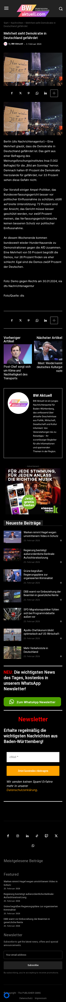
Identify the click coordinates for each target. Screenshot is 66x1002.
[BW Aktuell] (6, 44)
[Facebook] (11, 93)
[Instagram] (18, 836)
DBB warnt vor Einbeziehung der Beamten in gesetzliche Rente (27, 920)
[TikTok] (37, 836)
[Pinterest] (28, 93)
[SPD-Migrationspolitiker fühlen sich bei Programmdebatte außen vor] (12, 614)
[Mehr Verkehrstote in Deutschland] (12, 653)
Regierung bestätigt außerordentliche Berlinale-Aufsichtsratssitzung (39, 554)
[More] (54, 93)
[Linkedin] (45, 93)
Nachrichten (17, 22)
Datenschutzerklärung (22, 790)
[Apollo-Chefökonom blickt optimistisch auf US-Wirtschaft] (12, 635)
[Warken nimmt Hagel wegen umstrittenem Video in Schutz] (12, 537)
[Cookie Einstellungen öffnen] (7, 997)
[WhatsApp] (37, 93)
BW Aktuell (17, 43)
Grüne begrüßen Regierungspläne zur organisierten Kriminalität (38, 574)
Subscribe (33, 965)
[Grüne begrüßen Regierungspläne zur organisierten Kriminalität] (12, 575)
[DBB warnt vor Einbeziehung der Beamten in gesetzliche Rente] (12, 596)
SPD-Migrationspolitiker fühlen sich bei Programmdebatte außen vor (41, 613)
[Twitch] (47, 836)
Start (6, 22)
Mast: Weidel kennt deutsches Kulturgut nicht (49, 367)
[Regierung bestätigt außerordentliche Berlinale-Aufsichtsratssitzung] (12, 555)
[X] (20, 93)
